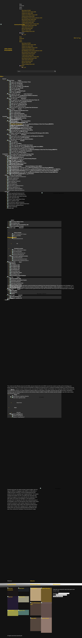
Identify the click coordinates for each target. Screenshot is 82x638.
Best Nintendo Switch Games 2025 (29, 25)
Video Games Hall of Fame (27, 26)
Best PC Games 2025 (26, 29)
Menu (2, 76)
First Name (55, 593)
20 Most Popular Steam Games (28, 20)
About (20, 7)
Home (20, 4)
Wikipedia (32, 580)
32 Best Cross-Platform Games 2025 (29, 14)
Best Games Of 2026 (26, 10)
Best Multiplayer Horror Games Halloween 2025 (32, 17)
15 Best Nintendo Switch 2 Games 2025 (30, 23)
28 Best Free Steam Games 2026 (29, 11)
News (20, 8)
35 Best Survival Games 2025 (28, 16)
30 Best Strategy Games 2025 (28, 31)
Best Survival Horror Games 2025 (29, 19)
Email (54, 594)
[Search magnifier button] (55, 71)
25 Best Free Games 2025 (27, 13)
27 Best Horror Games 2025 (28, 22)
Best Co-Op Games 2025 (27, 28)
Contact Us (21, 5)
